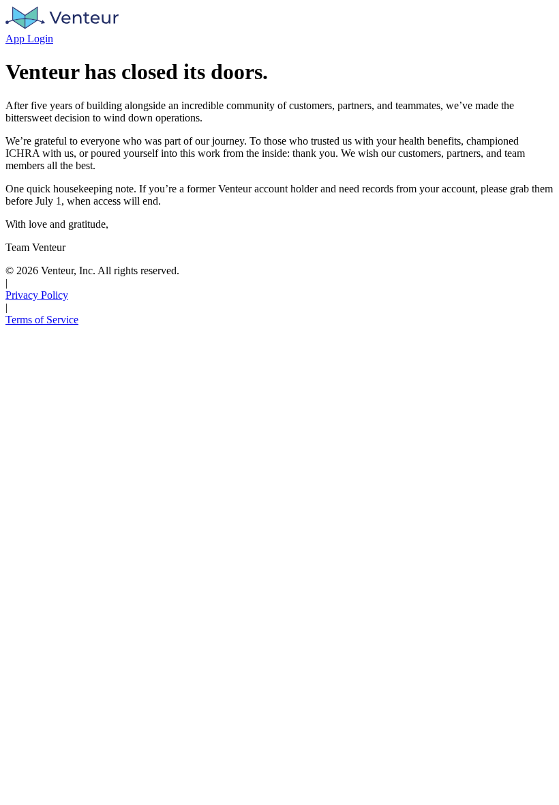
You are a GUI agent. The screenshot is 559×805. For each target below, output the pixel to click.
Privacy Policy (36, 295)
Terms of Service (41, 319)
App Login (29, 38)
